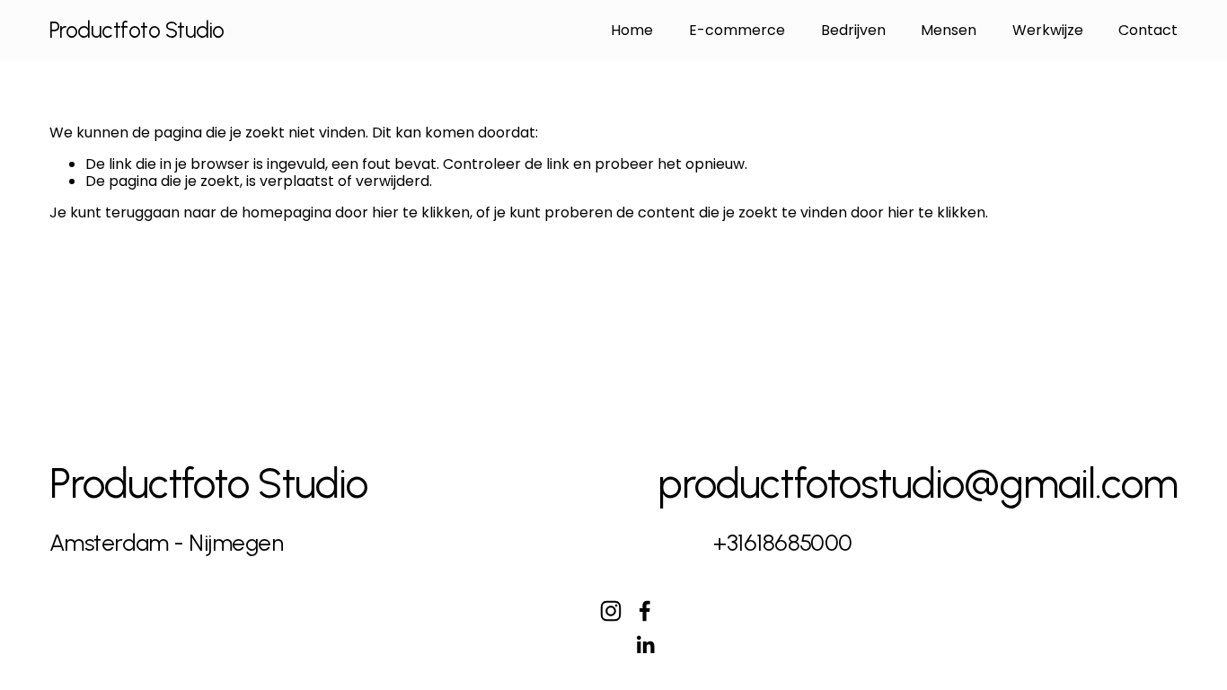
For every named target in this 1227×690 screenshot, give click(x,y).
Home (632, 30)
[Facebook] (645, 611)
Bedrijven (853, 30)
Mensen (948, 30)
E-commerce (737, 30)
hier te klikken (421, 212)
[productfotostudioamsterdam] (611, 611)
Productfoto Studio (137, 30)
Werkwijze (1047, 30)
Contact (1148, 30)
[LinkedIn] (645, 645)
